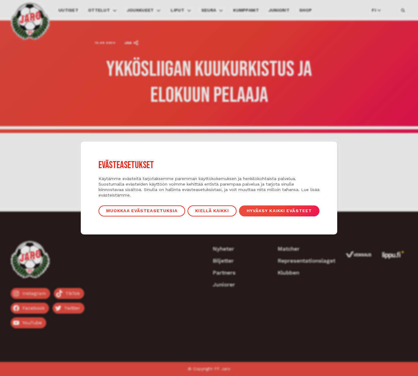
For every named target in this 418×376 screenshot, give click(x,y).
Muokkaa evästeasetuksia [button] (142, 210)
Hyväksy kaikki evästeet (279, 210)
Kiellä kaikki (212, 210)
